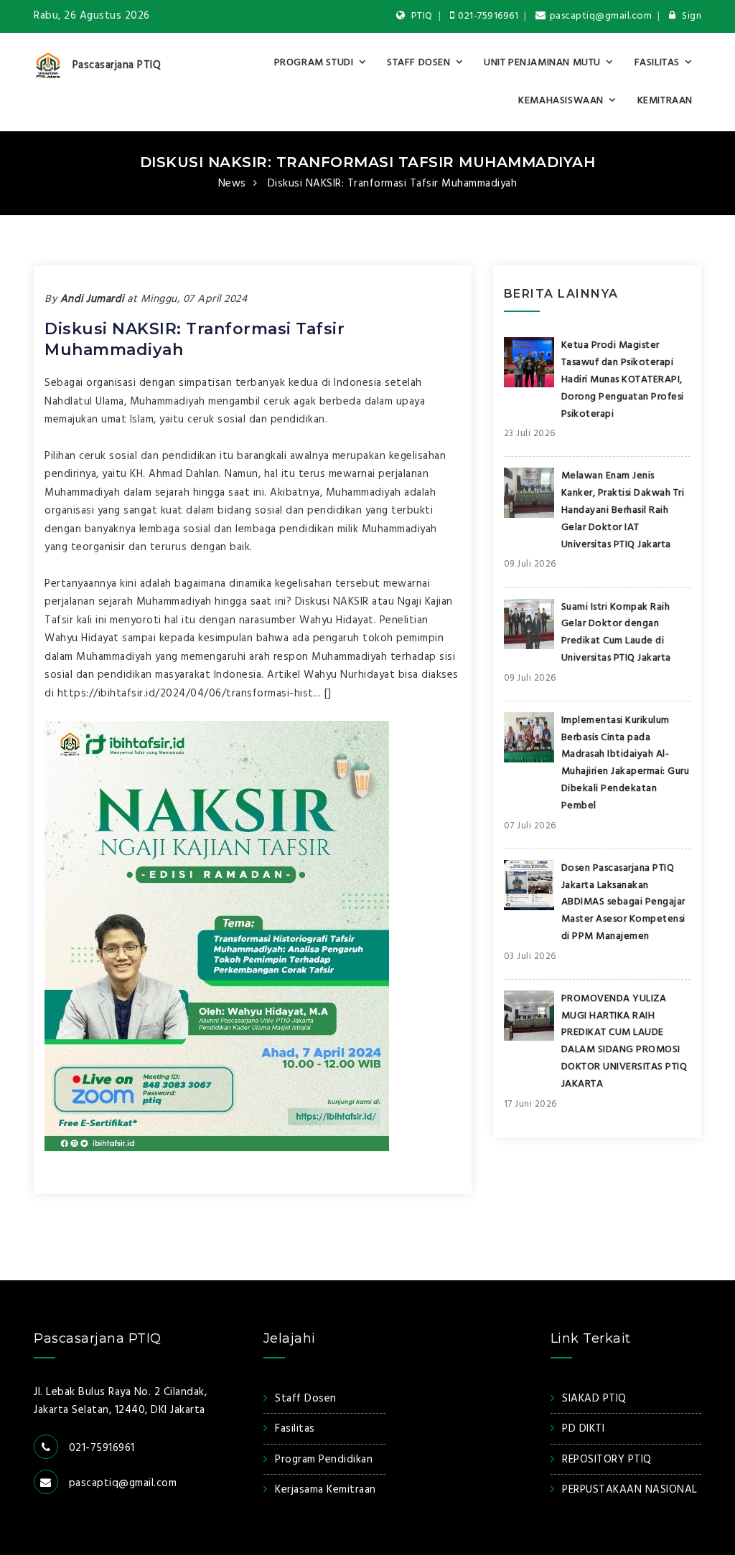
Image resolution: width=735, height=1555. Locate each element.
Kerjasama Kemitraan (325, 1489)
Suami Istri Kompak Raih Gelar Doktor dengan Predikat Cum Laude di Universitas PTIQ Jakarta (616, 632)
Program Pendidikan (324, 1459)
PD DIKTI (583, 1428)
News (232, 183)
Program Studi (314, 63)
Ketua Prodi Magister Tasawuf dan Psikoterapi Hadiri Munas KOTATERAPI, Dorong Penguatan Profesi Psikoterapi (622, 379)
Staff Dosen (419, 63)
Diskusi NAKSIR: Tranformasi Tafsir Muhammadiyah (368, 162)
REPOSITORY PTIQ (607, 1459)
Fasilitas (657, 63)
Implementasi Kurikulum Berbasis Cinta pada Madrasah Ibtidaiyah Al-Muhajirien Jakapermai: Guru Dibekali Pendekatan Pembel (625, 763)
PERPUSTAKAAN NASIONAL (630, 1489)
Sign (690, 16)
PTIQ (420, 16)
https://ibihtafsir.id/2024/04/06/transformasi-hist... (189, 693)
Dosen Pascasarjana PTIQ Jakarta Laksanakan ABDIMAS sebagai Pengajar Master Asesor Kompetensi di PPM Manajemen (623, 902)
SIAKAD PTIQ (594, 1398)
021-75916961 (488, 16)
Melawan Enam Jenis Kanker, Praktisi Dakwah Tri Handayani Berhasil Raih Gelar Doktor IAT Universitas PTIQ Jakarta (623, 510)
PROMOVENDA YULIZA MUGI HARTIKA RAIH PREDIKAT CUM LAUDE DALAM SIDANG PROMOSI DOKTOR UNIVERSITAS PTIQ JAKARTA (624, 1041)
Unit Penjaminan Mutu (542, 63)
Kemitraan (665, 101)
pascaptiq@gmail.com (601, 16)
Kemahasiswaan (561, 101)
